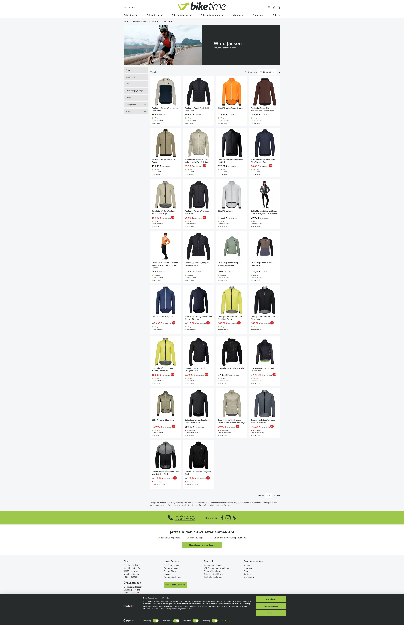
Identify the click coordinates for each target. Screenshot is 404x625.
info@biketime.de (131, 574)
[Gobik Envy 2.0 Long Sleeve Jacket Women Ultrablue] (198, 300)
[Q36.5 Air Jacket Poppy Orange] (232, 92)
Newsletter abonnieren (202, 545)
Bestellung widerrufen (175, 584)
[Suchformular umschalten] (269, 7)
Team (246, 571)
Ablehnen (271, 613)
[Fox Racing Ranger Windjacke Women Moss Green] (232, 246)
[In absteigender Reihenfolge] (279, 72)
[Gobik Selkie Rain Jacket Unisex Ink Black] (232, 143)
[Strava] (234, 517)
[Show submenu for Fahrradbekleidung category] (222, 15)
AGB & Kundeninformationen (216, 568)
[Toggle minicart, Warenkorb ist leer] (278, 7)
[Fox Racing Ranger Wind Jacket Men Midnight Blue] (265, 143)
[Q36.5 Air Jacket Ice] (232, 195)
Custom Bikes (170, 571)
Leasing (167, 574)
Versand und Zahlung (213, 565)
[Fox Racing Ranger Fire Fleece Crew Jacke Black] (198, 352)
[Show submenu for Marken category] (242, 15)
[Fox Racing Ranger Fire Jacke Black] (232, 352)
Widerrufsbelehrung (212, 571)
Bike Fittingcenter (171, 565)
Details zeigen (226, 621)
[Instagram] (228, 517)
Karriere (247, 574)
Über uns (248, 568)
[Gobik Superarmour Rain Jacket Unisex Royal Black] (198, 403)
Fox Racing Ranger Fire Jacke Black (232, 368)
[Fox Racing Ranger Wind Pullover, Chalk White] (165, 92)
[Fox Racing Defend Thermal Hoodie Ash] (265, 246)
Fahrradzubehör (180, 15)
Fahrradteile (153, 15)
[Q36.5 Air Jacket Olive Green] (165, 403)
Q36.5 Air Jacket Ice (225, 211)
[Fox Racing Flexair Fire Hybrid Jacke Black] (198, 92)
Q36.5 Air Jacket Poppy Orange (230, 108)
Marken (237, 15)
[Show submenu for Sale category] (278, 15)
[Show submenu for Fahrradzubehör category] (190, 15)
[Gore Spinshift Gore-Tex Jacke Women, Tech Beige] (165, 195)
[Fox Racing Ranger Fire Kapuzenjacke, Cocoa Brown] (265, 92)
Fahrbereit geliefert (172, 577)
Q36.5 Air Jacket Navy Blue (162, 316)
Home (126, 21)
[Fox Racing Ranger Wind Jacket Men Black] (198, 195)
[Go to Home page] (203, 7)
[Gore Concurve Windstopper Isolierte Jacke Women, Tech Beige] (232, 403)
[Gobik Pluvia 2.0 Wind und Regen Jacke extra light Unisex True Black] (265, 195)
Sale (275, 15)
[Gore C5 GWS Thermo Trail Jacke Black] (198, 455)
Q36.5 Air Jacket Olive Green (163, 420)
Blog (133, 7)
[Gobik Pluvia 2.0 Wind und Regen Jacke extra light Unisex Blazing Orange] (165, 246)
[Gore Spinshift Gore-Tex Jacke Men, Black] (265, 300)
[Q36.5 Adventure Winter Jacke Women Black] (265, 352)
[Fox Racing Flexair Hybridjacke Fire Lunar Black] (198, 246)
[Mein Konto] (274, 7)
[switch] (176, 620)
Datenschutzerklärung (213, 574)
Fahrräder (129, 15)
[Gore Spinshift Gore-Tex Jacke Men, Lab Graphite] (265, 403)
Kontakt (127, 7)
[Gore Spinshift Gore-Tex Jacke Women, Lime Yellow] (165, 352)
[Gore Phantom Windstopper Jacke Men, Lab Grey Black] (165, 455)
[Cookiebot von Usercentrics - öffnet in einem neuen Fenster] (129, 620)
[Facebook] (222, 517)
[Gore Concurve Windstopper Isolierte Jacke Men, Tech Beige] (198, 143)
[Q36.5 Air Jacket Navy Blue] (165, 300)
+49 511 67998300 (185, 519)
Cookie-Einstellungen (213, 577)
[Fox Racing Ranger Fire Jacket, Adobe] (165, 143)
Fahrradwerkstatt (171, 568)
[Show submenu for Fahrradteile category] (161, 15)
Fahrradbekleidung (210, 15)
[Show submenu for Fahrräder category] (136, 15)
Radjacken (155, 21)
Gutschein (258, 15)
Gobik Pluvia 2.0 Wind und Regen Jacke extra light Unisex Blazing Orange (165, 265)
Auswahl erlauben (271, 606)
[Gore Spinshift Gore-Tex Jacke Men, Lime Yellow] (232, 300)
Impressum (249, 577)
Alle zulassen (271, 599)
